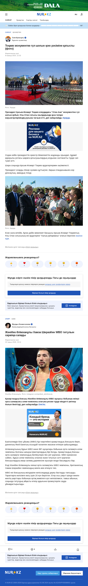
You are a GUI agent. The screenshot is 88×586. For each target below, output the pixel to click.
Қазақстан (20, 20)
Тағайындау (44, 20)
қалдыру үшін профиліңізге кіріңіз (57, 284)
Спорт (7, 319)
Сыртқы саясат (31, 20)
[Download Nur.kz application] (44, 5)
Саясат (8, 20)
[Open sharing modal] (55, 549)
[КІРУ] (81, 14)
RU (76, 14)
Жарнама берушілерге (72, 573)
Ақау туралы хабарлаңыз (48, 573)
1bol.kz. (42, 404)
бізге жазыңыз (32, 247)
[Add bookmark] (78, 550)
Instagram (73, 306)
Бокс (14, 319)
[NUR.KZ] (44, 14)
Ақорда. (66, 118)
